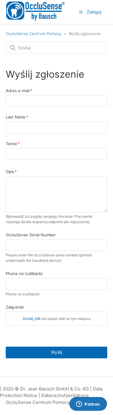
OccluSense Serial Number (31, 234)
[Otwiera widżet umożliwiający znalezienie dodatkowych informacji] (88, 404)
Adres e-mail (18, 90)
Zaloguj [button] (94, 11)
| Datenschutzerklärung (64, 395)
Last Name (16, 117)
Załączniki (15, 307)
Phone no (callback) (24, 273)
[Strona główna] (35, 19)
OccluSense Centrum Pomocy (33, 33)
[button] (81, 12)
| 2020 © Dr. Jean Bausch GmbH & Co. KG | (46, 389)
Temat (11, 143)
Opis (10, 171)
